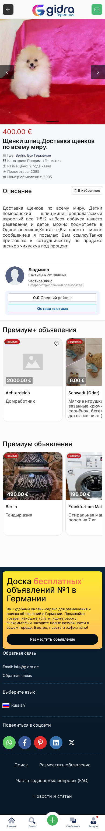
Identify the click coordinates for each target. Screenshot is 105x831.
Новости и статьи (52, 796)
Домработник (20, 401)
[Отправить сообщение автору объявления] (97, 9)
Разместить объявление (52, 639)
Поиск (21, 765)
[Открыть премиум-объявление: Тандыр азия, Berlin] (32, 476)
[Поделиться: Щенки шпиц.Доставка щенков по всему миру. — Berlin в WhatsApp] (9, 742)
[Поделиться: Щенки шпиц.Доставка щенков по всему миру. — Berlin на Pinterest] (40, 742)
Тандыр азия (19, 515)
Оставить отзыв (52, 308)
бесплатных (58, 581)
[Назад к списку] (8, 9)
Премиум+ (12, 341)
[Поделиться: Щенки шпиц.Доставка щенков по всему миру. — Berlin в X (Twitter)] (71, 742)
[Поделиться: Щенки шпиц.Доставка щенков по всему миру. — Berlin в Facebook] (24, 742)
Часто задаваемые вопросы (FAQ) (52, 780)
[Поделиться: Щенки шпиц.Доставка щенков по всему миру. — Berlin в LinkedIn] (56, 742)
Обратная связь (17, 675)
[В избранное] (56, 343)
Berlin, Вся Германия (33, 155)
